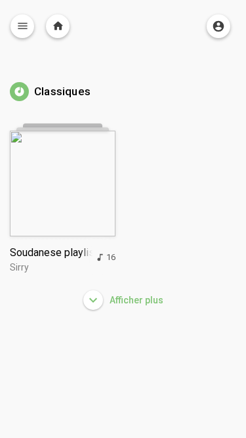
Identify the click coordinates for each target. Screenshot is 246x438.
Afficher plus (135, 300)
